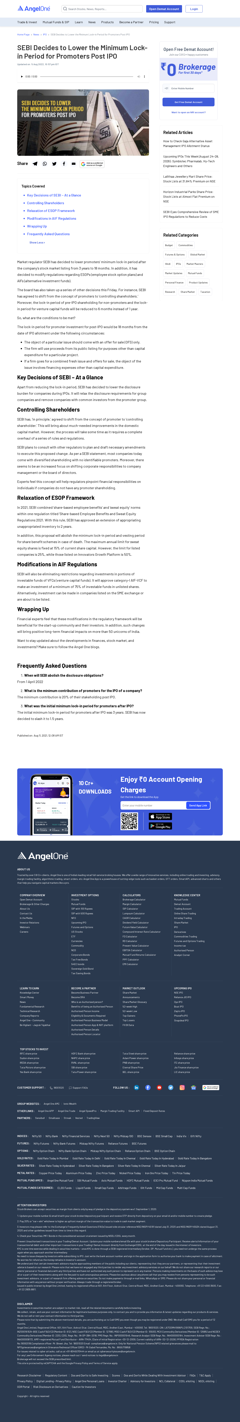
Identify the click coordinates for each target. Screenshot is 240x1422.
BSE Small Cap (164, 1136)
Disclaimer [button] (25, 1303)
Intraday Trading (183, 917)
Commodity (77, 945)
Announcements (131, 997)
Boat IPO (179, 1006)
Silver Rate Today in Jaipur (170, 1165)
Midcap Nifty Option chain (105, 1150)
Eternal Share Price (133, 1067)
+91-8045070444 (75, 1351)
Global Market (197, 254)
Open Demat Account (164, 9)
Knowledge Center (29, 992)
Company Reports (29, 1015)
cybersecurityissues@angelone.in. (117, 1351)
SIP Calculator (130, 908)
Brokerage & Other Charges (34, 904)
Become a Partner (131, 22)
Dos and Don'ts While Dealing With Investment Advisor (155, 1375)
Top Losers (129, 1020)
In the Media (26, 917)
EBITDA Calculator (132, 950)
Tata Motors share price (33, 1067)
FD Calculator (130, 936)
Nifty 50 (36, 1136)
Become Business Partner (84, 992)
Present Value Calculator (136, 945)
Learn (79, 22)
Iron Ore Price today (156, 1173)
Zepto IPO (179, 1011)
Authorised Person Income (85, 1011)
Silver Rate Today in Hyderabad (57, 1165)
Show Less (36, 242)
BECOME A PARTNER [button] (83, 988)
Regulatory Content (56, 1375)
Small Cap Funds (104, 1187)
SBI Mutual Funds (87, 1180)
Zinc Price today (105, 1173)
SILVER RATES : (26, 1165)
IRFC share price (28, 1053)
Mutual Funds (195, 272)
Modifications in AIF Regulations (51, 218)
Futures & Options (175, 254)
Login (194, 9)
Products (107, 22)
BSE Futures (139, 1143)
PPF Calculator (131, 959)
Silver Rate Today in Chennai (134, 1165)
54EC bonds (77, 964)
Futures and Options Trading (189, 940)
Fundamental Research (32, 1006)
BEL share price (131, 1071)
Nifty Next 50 (102, 1136)
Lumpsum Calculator (134, 913)
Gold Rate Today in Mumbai (53, 1158)
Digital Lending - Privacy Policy (53, 1381)
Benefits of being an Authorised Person (92, 1006)
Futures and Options (82, 927)
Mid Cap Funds (164, 1187)
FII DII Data (128, 1024)
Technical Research (30, 1011)
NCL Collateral (167, 1381)
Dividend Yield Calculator (136, 922)
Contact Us (26, 913)
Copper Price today (50, 1173)
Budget (169, 244)
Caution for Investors (84, 1386)
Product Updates (198, 282)
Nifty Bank (52, 1136)
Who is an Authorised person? (87, 1001)
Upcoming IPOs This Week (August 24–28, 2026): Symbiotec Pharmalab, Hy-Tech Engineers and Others (191, 161)
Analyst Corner (182, 954)
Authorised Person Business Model (89, 1020)
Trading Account (183, 908)
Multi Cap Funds (186, 1187)
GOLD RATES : (25, 1158)
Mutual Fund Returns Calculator (139, 954)
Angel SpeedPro (87, 1110)
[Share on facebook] (63, 163)
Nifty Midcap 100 (123, 1136)
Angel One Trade (66, 1110)
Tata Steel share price (134, 1053)
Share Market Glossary (135, 1001)
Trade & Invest (27, 22)
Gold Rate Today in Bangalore (195, 1158)
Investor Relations (29, 922)
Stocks (75, 899)
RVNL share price (80, 1062)
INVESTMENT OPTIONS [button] (85, 895)
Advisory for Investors (142, 1381)
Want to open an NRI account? (188, 112)
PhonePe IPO (181, 1015)
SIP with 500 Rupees (82, 913)
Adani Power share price (135, 1058)
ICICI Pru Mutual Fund (165, 1180)
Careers (24, 931)
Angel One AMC (52, 1103)
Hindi (167, 263)
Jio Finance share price (186, 1067)
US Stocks (77, 931)
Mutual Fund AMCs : (30, 1180)
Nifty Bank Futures (64, 1143)
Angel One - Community (32, 1020)
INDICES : (22, 1136)
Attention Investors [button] (32, 1205)
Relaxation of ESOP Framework (51, 210)
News (92, 22)
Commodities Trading (185, 936)
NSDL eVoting (206, 1381)
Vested (79, 1117)
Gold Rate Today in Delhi (86, 1158)
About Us (25, 908)
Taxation (205, 291)
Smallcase (54, 1117)
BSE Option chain (164, 1150)
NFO (73, 917)
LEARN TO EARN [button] (29, 988)
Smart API (134, 1110)
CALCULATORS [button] (132, 895)
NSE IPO (178, 992)
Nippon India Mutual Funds (197, 1180)
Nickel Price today (130, 1173)
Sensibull (40, 1117)
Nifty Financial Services (76, 1136)
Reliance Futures (118, 1143)
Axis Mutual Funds (112, 1180)
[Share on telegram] (34, 163)
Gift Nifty (195, 1136)
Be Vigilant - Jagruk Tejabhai (35, 1024)
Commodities (186, 244)
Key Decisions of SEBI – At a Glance (54, 195)
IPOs (178, 263)
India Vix (181, 1136)
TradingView (93, 1117)
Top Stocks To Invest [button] (34, 1049)
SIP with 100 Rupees (82, 908)
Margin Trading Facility (112, 1110)
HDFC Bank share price (83, 1053)
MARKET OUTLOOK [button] (134, 988)
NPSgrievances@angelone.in (32, 1347)
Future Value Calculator (135, 927)
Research (170, 291)
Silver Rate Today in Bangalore (96, 1165)
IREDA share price (29, 1062)
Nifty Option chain (43, 1150)
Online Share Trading (185, 913)
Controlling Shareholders (45, 203)
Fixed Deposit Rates (154, 1110)
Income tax (180, 945)
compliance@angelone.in (104, 1343)
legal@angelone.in (108, 1355)
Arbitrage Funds (127, 1187)
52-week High (130, 1006)
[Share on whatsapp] (44, 163)
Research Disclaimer (29, 1375)
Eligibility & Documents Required (88, 1015)
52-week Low (130, 1011)
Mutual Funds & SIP (56, 22)
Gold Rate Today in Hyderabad (157, 1158)
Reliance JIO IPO (182, 997)
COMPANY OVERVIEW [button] (32, 895)
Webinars (25, 927)
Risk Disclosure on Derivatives (50, 1386)
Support (169, 22)
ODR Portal (23, 1386)
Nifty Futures (41, 1143)
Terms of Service (102, 1363)
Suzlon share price (29, 1058)
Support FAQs (80, 1087)
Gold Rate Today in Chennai (120, 1158)
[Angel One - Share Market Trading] (34, 9)
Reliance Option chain (137, 1150)
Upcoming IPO (78, 922)
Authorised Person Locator (85, 1034)
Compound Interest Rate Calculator (142, 931)
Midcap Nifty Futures (91, 1143)
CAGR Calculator (132, 917)
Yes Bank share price (30, 1071)
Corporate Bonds (80, 954)
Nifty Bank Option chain (72, 1150)
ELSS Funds (64, 1187)
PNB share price (131, 1062)
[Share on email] (73, 163)
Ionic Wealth (70, 1103)
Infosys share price (184, 1058)
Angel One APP (46, 1110)
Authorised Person (184, 950)
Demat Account (182, 904)
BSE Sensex (144, 1136)
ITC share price (182, 1062)
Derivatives (180, 931)
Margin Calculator (132, 904)
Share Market (188, 291)
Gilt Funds (146, 1187)
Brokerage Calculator (134, 899)
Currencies (77, 940)
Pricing (154, 22)
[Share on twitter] (54, 163)
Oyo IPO (178, 1001)
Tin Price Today (181, 1173)
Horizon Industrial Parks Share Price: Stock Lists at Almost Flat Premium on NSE (189, 196)
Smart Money (27, 997)
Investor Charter (117, 1381)
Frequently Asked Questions (48, 234)
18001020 (59, 1087)
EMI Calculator (130, 964)
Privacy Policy (80, 1363)
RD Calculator (130, 940)
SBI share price (79, 1067)
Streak (67, 1117)
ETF (73, 936)
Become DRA (78, 997)
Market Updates (173, 272)
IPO (176, 927)
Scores (116, 1375)
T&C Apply (205, 1375)
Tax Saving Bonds (80, 973)
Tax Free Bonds (79, 959)
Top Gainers (129, 1015)
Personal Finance (174, 282)
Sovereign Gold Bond (82, 968)
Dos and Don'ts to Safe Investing (89, 1375)
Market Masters (195, 263)
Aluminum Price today (79, 1173)
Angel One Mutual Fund (60, 1180)
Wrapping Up (37, 226)
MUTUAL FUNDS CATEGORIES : (35, 1187)
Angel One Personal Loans (89, 1381)
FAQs (193, 1375)
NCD (73, 950)
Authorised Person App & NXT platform (92, 1024)
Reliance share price (184, 1053)
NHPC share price (80, 1058)
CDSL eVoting (187, 1381)
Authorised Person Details (85, 1029)
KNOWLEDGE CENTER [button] (187, 895)
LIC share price (182, 1071)
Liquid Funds (83, 1187)
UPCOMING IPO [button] (183, 988)
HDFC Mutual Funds (138, 1180)
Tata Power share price (83, 1071)
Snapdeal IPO (181, 1020)
